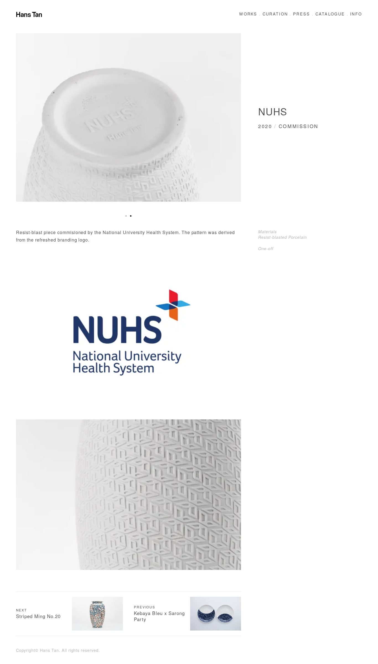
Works (248, 14)
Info (356, 14)
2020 (265, 126)
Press (301, 14)
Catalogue (330, 14)
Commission (299, 126)
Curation (275, 14)
